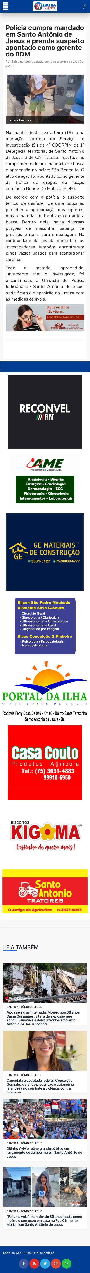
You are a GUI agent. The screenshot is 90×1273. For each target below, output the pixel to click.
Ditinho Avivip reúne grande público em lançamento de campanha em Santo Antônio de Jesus (44, 1152)
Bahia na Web (21, 61)
